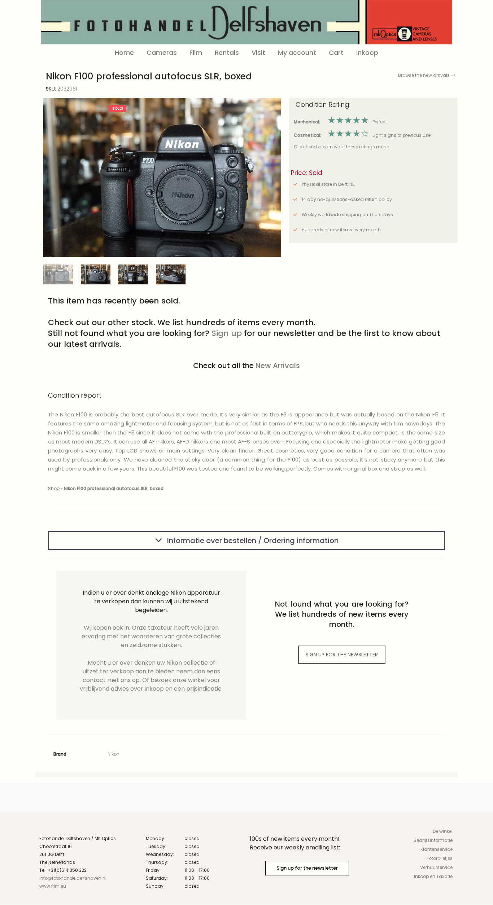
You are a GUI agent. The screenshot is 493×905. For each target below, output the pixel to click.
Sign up (226, 333)
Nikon (113, 754)
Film (195, 52)
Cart (336, 52)
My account (297, 52)
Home (124, 52)
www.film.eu (52, 886)
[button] (270, 177)
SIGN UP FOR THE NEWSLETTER (342, 654)
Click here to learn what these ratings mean (341, 147)
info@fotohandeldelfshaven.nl (72, 878)
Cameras (162, 52)
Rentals (227, 52)
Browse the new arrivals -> (426, 75)
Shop (54, 488)
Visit (258, 52)
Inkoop (367, 52)
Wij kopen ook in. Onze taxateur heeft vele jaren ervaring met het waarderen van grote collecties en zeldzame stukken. (151, 636)
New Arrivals (278, 365)
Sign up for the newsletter (307, 868)
